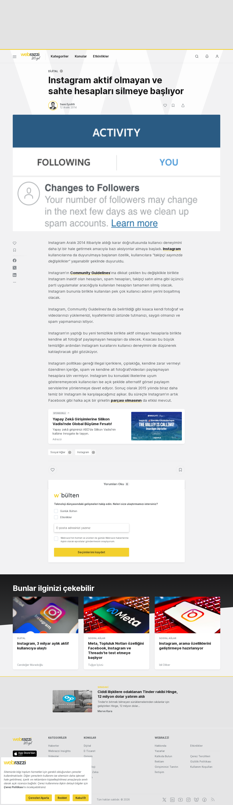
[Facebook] (204, 799)
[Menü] (14, 57)
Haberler (53, 745)
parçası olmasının (126, 400)
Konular (81, 56)
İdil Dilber (164, 664)
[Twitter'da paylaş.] (14, 268)
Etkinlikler (101, 56)
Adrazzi (57, 439)
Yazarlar (160, 750)
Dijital (53, 71)
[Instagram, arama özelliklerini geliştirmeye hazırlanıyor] (187, 615)
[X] (164, 799)
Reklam (159, 761)
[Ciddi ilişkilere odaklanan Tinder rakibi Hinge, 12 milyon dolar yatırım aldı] (72, 701)
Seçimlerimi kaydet (91, 552)
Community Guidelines (90, 273)
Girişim (88, 756)
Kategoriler (60, 56)
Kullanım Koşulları (201, 766)
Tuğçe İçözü (95, 664)
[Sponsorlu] (156, 426)
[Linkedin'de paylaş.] (14, 275)
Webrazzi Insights (59, 750)
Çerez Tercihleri (200, 756)
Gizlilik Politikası (200, 761)
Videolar (53, 756)
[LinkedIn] (172, 799)
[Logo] (30, 56)
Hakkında (160, 745)
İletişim (159, 772)
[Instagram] (188, 799)
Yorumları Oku (116, 484)
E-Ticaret (89, 750)
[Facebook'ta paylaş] (14, 260)
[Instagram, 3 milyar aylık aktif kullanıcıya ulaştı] (45, 615)
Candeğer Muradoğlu (30, 664)
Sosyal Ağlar (57, 452)
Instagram (172, 249)
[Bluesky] (196, 799)
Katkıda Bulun (163, 756)
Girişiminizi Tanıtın (166, 766)
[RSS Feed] (212, 799)
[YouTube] (180, 799)
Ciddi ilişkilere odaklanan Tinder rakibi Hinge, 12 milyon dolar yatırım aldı (137, 694)
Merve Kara (105, 711)
